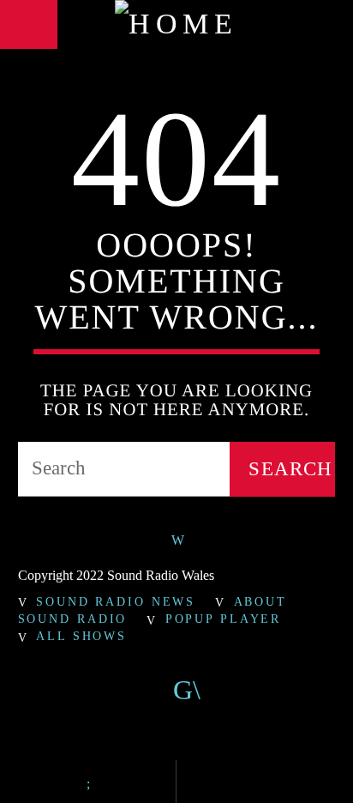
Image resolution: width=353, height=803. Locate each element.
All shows (81, 636)
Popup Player (223, 618)
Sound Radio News (115, 601)
